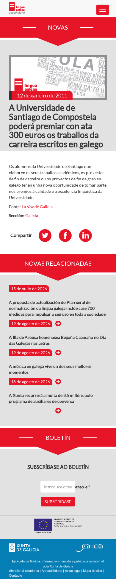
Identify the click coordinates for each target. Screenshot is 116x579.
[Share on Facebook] (68, 235)
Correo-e (80, 486)
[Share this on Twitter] (48, 235)
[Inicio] (17, 8)
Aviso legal (72, 570)
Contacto (15, 575)
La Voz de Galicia (37, 206)
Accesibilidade (52, 570)
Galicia (31, 215)
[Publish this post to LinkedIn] (88, 235)
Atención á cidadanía (24, 570)
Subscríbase (58, 501)
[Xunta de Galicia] (24, 548)
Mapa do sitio (92, 570)
